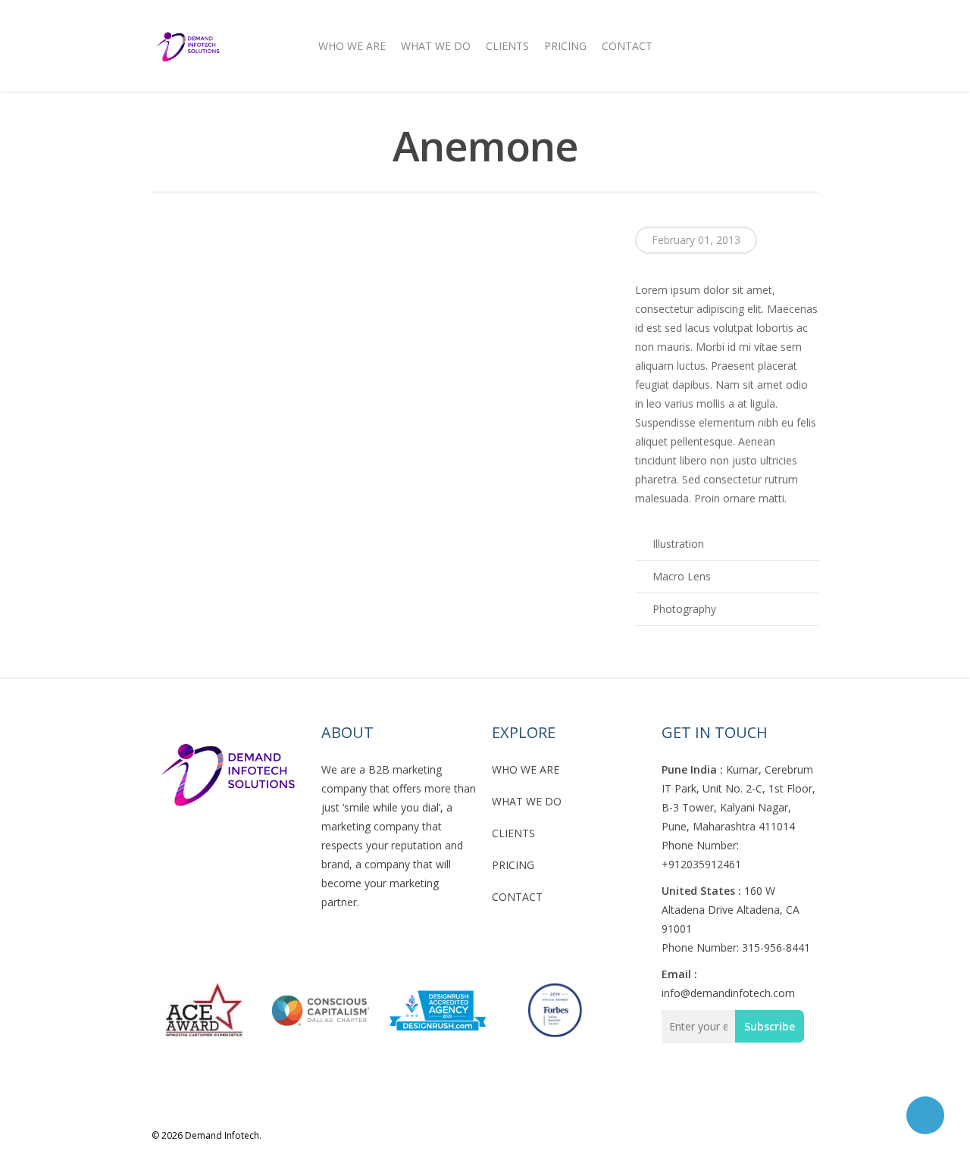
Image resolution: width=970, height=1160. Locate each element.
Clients (507, 46)
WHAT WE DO (527, 801)
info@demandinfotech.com (728, 993)
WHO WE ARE (525, 769)
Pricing (565, 46)
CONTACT (517, 897)
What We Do (436, 46)
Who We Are (352, 46)
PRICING (513, 865)
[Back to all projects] (160, 148)
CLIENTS (513, 833)
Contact (627, 46)
